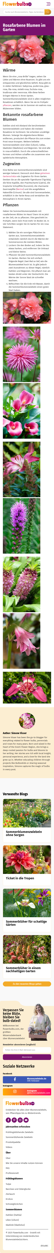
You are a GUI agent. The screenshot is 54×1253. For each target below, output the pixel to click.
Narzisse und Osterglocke (18, 1189)
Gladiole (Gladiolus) (15, 1225)
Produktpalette (13, 1142)
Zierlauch (10, 1194)
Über (8, 1158)
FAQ (7, 1168)
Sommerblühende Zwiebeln (19, 1137)
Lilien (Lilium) (12, 1220)
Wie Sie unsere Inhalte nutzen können (24, 1163)
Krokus (9, 1199)
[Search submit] (47, 12)
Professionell (12, 1173)
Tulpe (8, 1184)
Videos (9, 1147)
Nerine (20, 189)
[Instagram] (20, 1120)
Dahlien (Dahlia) (13, 1215)
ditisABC (44, 1246)
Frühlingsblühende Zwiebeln (19, 1132)
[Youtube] (26, 1120)
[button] (48, 3)
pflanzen (7, 105)
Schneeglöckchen (14, 1204)
